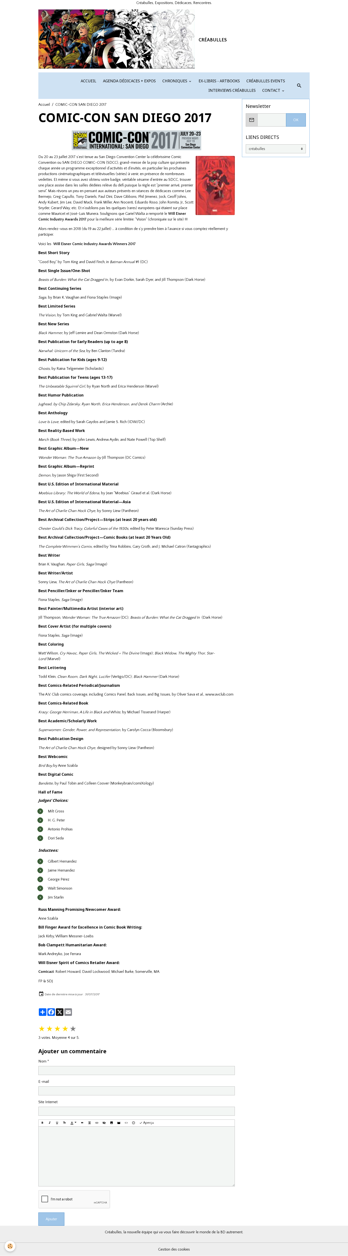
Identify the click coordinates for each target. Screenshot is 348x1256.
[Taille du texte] (64, 1123)
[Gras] (42, 1123)
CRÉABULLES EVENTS (265, 81)
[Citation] (82, 1123)
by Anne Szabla (58, 765)
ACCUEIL (88, 81)
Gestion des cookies (174, 1249)
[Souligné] (57, 1123)
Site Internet (48, 1102)
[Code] (126, 1123)
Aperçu (148, 1123)
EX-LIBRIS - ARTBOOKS (219, 81)
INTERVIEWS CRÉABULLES (231, 90)
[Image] (111, 1123)
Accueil (44, 104)
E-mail (43, 1082)
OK (296, 120)
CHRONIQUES (174, 81)
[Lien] (97, 1123)
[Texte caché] (104, 1123)
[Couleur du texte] (73, 1123)
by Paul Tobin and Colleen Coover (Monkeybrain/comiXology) (96, 783)
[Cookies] (10, 1246)
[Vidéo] (119, 1123)
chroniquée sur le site (166, 219)
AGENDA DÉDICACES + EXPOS (129, 81)
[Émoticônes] (133, 1123)
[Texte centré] (89, 1123)
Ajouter (51, 1219)
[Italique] (50, 1123)
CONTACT (271, 90)
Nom (42, 1061)
